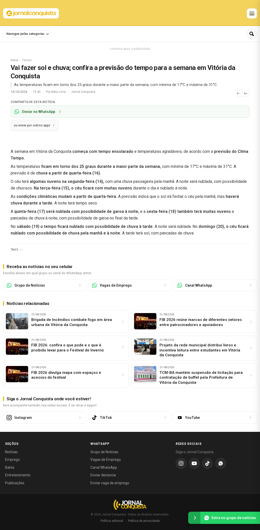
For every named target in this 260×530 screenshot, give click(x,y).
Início (14, 60)
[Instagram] (181, 463)
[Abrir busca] (252, 34)
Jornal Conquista (83, 92)
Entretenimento (17, 475)
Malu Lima (59, 92)
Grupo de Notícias (104, 452)
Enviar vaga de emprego (109, 483)
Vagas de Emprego (105, 460)
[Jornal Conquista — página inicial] (130, 504)
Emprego (12, 460)
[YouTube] (194, 463)
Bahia (9, 467)
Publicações (14, 483)
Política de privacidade (144, 521)
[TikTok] (207, 463)
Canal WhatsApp (103, 467)
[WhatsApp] (220, 463)
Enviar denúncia (103, 475)
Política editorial (112, 521)
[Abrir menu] (252, 13)
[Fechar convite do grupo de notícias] (194, 518)
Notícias (11, 452)
